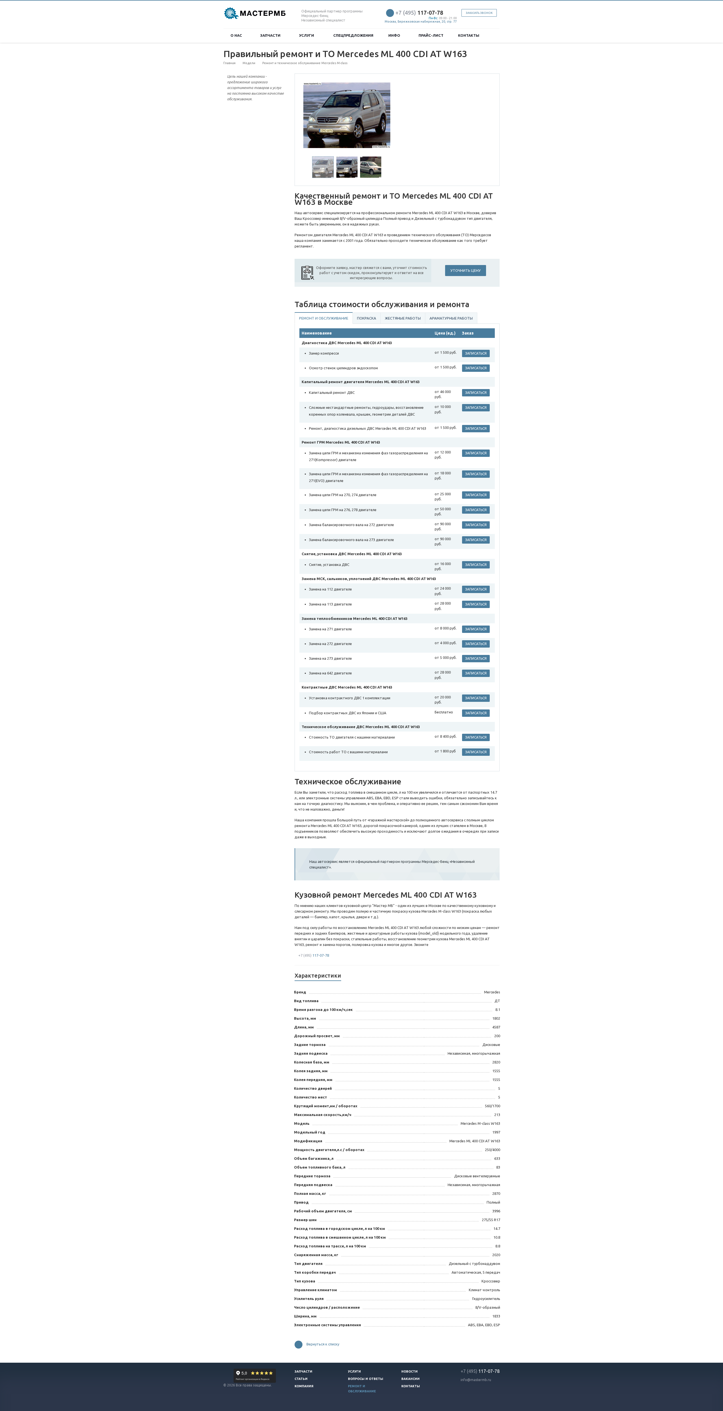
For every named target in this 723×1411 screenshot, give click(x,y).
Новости (409, 1371)
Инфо (395, 35)
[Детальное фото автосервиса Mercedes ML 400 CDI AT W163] (347, 115)
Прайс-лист (431, 35)
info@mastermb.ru (476, 1380)
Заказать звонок (479, 12)
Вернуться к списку (322, 1344)
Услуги (307, 35)
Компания (304, 1386)
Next (383, 114)
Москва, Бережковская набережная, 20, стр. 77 (421, 21)
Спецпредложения (353, 35)
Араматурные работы (451, 318)
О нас (237, 35)
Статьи (301, 1378)
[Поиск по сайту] (493, 35)
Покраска (366, 318)
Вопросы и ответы (365, 1378)
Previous (311, 114)
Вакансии (410, 1378)
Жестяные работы (403, 318)
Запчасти (271, 35)
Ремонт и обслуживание (323, 318)
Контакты (468, 35)
